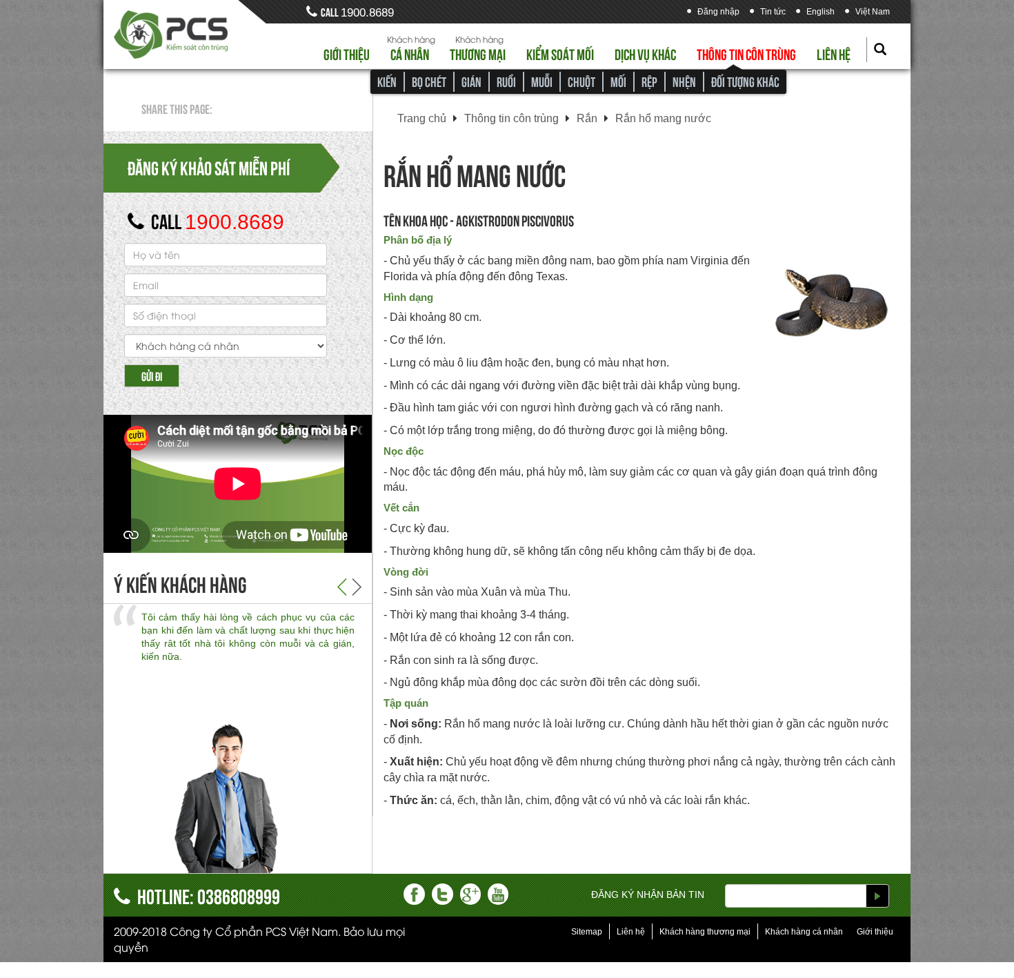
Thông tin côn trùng (746, 53)
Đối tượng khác (745, 81)
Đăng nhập (718, 12)
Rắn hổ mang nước (663, 118)
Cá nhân (409, 53)
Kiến (387, 81)
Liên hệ (834, 53)
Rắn (587, 118)
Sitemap (586, 932)
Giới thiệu (347, 53)
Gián (471, 81)
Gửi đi (151, 375)
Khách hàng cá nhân (804, 932)
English (820, 12)
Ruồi (506, 81)
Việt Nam (872, 12)
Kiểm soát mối (560, 53)
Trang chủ (421, 118)
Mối (618, 81)
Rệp (649, 81)
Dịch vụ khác (645, 53)
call (357, 11)
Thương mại (478, 53)
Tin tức (773, 12)
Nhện (684, 81)
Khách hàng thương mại (704, 932)
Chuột (581, 81)
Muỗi (542, 81)
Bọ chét (429, 81)
